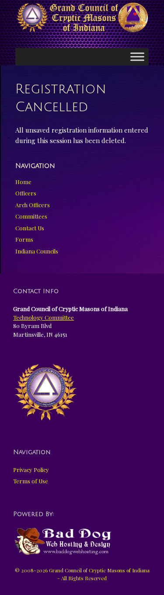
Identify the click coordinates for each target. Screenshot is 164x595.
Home (23, 181)
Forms (24, 239)
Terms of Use (30, 481)
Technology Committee (43, 317)
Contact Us (29, 228)
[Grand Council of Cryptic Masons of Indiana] (82, 17)
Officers (25, 193)
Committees (31, 216)
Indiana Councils (36, 251)
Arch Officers (32, 205)
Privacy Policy (31, 469)
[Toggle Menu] (137, 57)
